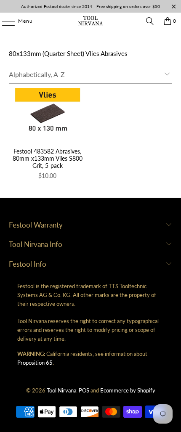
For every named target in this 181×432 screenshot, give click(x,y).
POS (84, 390)
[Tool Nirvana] (90, 21)
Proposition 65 (35, 362)
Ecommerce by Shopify (127, 390)
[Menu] (4, 21)
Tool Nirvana (61, 390)
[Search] (150, 21)
